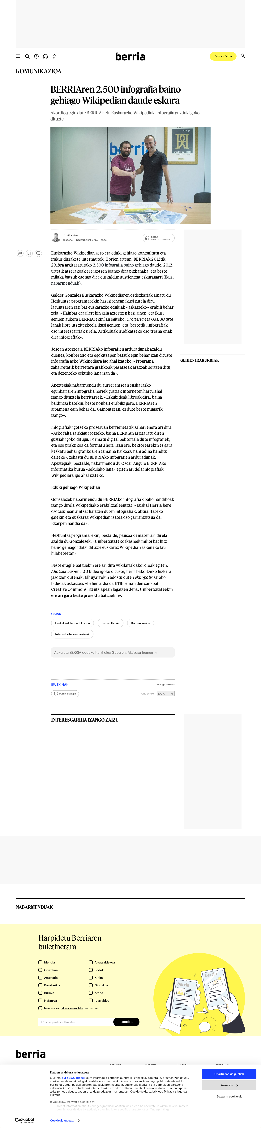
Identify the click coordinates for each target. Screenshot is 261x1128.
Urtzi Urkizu (70, 235)
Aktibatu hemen (140, 652)
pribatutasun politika (72, 1008)
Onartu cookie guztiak (229, 1074)
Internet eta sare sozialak (72, 634)
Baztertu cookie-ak (229, 1096)
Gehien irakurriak (199, 360)
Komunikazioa (140, 623)
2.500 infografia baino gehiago (121, 265)
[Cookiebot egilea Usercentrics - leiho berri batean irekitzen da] (24, 1120)
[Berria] (30, 1057)
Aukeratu (227, 1085)
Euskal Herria (110, 623)
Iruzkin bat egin (67, 693)
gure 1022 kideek (73, 1077)
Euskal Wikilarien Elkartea (72, 623)
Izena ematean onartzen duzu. (72, 1008)
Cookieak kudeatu (62, 1120)
